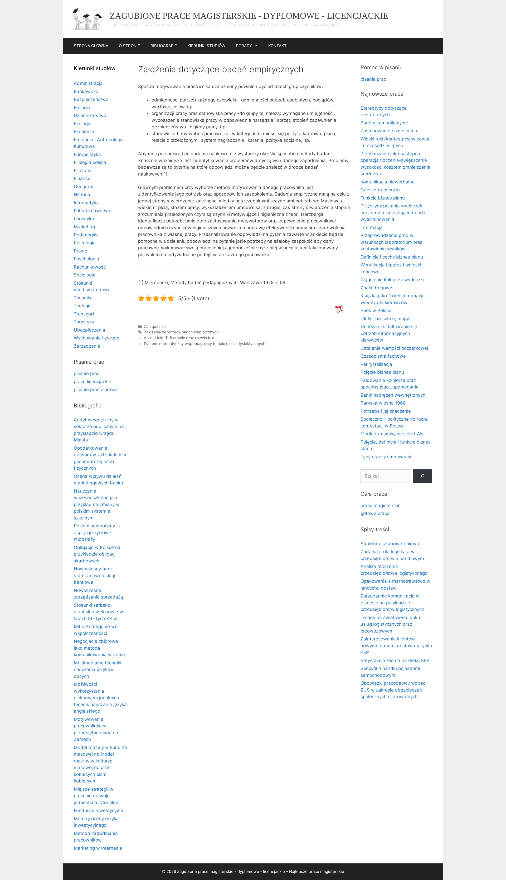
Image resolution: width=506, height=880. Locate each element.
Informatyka (86, 202)
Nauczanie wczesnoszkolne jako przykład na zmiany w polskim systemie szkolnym (97, 504)
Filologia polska (90, 162)
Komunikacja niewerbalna (388, 181)
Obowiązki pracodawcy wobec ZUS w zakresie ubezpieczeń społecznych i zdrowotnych (393, 689)
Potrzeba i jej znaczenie (386, 411)
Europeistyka (87, 154)
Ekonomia (84, 131)
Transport (84, 314)
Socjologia (84, 275)
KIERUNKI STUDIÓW (206, 45)
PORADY (244, 45)
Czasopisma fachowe (383, 356)
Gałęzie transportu (380, 189)
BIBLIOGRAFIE (163, 45)
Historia (82, 194)
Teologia (83, 305)
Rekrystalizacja (376, 364)
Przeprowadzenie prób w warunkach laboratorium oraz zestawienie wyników (391, 242)
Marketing (84, 226)
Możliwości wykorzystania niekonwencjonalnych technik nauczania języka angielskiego (100, 698)
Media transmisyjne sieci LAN (392, 433)
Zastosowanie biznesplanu (389, 130)
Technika (83, 297)
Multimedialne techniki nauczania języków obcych (97, 669)
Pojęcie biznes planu (382, 372)
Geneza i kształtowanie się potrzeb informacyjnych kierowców (389, 333)
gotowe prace (375, 513)
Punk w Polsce (376, 310)
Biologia (82, 107)
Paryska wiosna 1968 (383, 403)
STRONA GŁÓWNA (91, 45)
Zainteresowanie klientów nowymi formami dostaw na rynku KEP (396, 645)
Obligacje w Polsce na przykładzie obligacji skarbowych (97, 554)
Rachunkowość (90, 267)
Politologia (85, 242)
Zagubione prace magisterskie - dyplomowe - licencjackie (249, 16)
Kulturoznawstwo (92, 210)
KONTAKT (277, 45)
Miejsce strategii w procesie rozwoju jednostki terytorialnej (96, 795)
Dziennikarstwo (90, 115)
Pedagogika (86, 234)
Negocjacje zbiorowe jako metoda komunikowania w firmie (99, 648)
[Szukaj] (422, 476)
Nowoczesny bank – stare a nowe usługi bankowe (95, 575)
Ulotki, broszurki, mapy (385, 318)
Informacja (372, 227)
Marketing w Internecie (98, 848)
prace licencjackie (92, 381)
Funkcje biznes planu (383, 198)
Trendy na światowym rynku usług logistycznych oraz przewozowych (390, 624)
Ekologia (82, 123)
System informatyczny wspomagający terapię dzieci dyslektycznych (204, 343)
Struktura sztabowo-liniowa (390, 543)
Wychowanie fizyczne (96, 338)
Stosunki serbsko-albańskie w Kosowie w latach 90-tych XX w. (98, 611)
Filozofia (82, 170)
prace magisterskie (381, 505)
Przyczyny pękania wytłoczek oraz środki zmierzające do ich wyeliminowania (393, 212)
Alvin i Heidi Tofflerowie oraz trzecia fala (179, 338)
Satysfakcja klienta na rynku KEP (395, 660)
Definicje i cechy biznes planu (392, 257)
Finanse (82, 178)
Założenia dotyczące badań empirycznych (181, 332)
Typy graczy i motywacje (386, 456)
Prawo (80, 251)
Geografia (84, 186)
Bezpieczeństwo (91, 99)
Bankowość (86, 91)
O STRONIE (129, 45)
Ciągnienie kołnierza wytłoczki (392, 279)
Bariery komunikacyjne (384, 122)
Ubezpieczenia (89, 330)
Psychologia (86, 258)
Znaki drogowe (376, 287)
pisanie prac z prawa (96, 389)
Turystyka (84, 321)
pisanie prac (86, 373)
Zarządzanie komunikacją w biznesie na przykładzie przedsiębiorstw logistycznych (392, 602)
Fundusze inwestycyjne (98, 810)
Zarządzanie (155, 326)
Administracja (88, 83)
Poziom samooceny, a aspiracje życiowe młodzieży (97, 532)
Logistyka (84, 218)
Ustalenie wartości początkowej (394, 348)
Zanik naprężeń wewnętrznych (393, 395)
